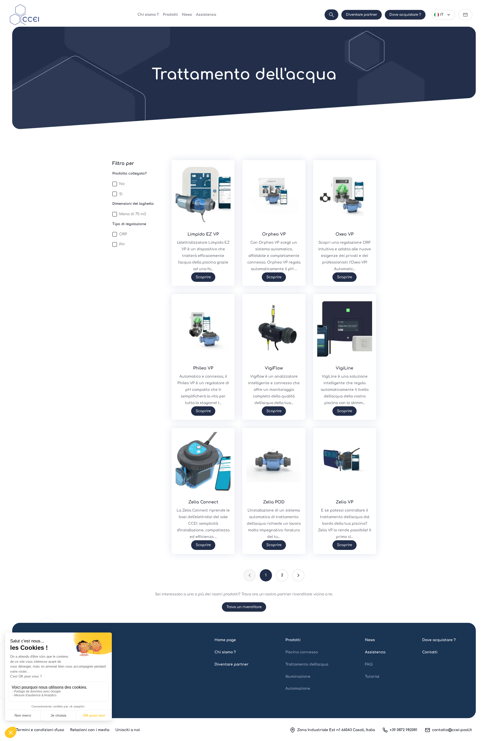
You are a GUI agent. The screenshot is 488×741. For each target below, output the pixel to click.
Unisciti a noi (127, 730)
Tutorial (372, 676)
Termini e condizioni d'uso (40, 730)
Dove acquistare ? (405, 15)
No (122, 184)
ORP (123, 234)
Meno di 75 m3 (132, 214)
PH (122, 244)
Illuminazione (297, 676)
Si (121, 194)
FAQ (369, 664)
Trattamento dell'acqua (306, 664)
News (187, 15)
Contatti (429, 652)
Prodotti (170, 15)
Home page (225, 640)
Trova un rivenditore (244, 607)
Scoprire (203, 277)
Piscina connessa (301, 652)
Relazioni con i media (89, 730)
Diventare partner (361, 15)
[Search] (331, 14)
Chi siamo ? (148, 15)
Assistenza (206, 15)
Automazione (297, 688)
